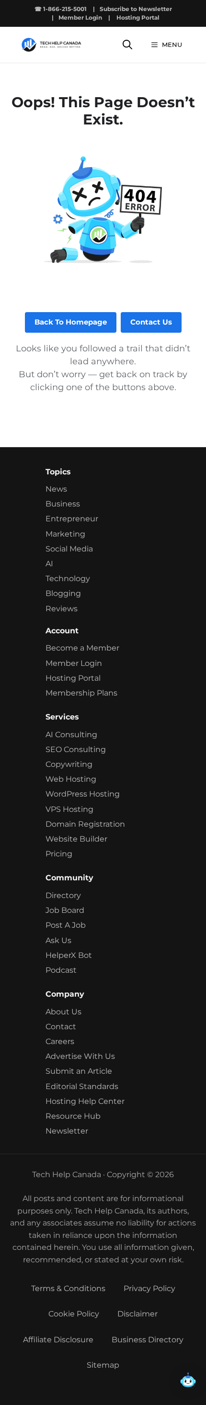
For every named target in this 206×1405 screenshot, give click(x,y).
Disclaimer (137, 1313)
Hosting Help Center (85, 1101)
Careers (60, 1041)
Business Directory (147, 1339)
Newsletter (67, 1130)
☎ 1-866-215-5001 (60, 8)
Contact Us (151, 321)
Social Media (69, 548)
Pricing (59, 853)
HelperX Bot (69, 955)
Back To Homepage (70, 321)
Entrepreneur (72, 518)
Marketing (65, 534)
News (56, 489)
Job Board (65, 910)
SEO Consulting (76, 749)
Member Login (80, 17)
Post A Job (66, 925)
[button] (188, 1383)
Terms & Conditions (68, 1288)
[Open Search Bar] (127, 44)
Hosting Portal (138, 17)
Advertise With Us (80, 1056)
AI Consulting (71, 734)
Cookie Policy (73, 1313)
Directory (63, 895)
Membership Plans (81, 692)
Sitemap (103, 1365)
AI (49, 563)
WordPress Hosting (83, 793)
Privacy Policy (149, 1288)
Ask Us (58, 940)
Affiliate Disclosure (58, 1339)
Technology (68, 578)
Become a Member (82, 647)
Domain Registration (85, 824)
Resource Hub (73, 1116)
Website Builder (76, 838)
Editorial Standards (82, 1086)
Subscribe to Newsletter (136, 8)
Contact (61, 1026)
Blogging (63, 593)
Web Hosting (71, 779)
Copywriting (69, 764)
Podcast (61, 970)
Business (63, 503)
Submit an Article (79, 1071)
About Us (63, 1011)
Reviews (62, 608)
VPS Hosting (69, 809)
